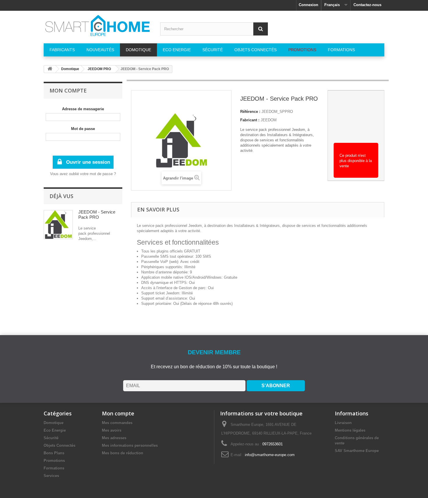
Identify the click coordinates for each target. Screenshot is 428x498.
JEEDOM (269, 120)
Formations (54, 468)
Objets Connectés (59, 445)
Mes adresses (114, 438)
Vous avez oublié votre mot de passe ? (83, 174)
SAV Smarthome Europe (357, 451)
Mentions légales (350, 430)
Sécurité (51, 438)
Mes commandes (117, 423)
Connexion (308, 5)
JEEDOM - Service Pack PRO (96, 214)
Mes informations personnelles (130, 445)
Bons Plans (54, 453)
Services (51, 476)
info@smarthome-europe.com (270, 455)
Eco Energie (55, 430)
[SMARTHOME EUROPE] (97, 25)
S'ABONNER (275, 385)
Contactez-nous (367, 5)
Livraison (343, 423)
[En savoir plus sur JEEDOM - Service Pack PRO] (58, 224)
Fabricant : (249, 120)
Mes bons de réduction (122, 453)
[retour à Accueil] (49, 69)
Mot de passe (83, 129)
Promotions (54, 460)
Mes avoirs (111, 430)
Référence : (250, 111)
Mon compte (68, 90)
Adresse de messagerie (83, 109)
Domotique (53, 423)
